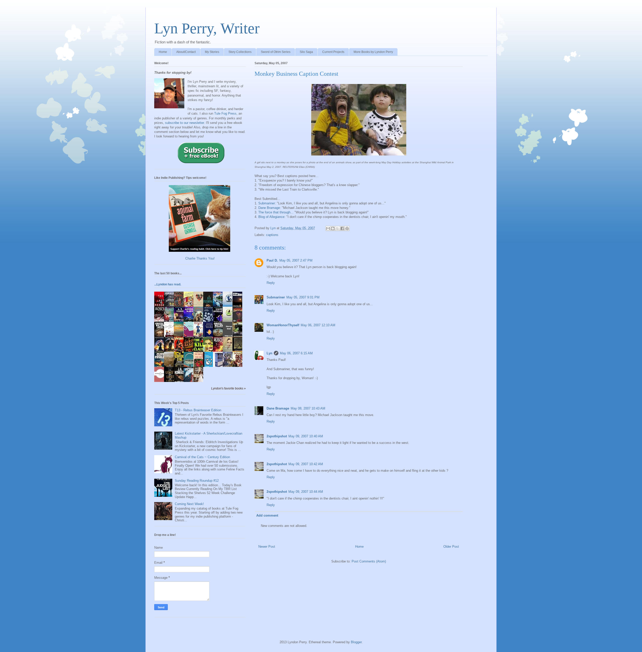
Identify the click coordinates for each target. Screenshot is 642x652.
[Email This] (328, 228)
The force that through (274, 212)
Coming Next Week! (189, 504)
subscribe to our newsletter (184, 123)
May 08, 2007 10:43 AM (308, 408)
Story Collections (240, 52)
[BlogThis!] (332, 228)
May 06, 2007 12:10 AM (318, 325)
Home (163, 52)
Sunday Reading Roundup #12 (197, 480)
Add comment (267, 515)
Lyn (269, 353)
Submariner (266, 203)
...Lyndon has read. (167, 284)
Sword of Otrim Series (275, 52)
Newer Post (266, 546)
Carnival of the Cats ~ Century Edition (202, 457)
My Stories (212, 52)
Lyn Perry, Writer (207, 28)
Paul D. (272, 260)
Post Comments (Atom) (369, 561)
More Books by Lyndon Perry (373, 52)
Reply (271, 283)
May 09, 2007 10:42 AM (305, 464)
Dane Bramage (269, 208)
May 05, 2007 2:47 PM (295, 260)
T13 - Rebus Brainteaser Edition (198, 410)
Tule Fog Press (225, 113)
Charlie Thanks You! (200, 258)
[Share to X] (337, 228)
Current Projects (333, 52)
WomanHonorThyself (283, 325)
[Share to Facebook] (342, 228)
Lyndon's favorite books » (228, 388)
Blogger (356, 642)
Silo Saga (306, 52)
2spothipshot (277, 436)
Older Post (451, 546)
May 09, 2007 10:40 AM (305, 436)
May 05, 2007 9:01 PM (302, 297)
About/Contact (186, 52)
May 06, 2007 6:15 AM (296, 353)
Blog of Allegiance (271, 217)
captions (272, 235)
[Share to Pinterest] (347, 228)
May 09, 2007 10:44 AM (305, 492)
